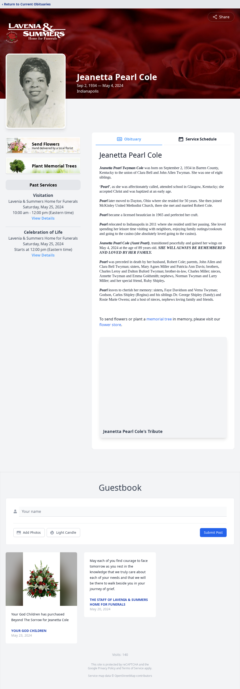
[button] (41, 579)
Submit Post (213, 532)
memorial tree (159, 319)
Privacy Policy (107, 668)
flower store (110, 324)
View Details (43, 218)
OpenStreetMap (125, 676)
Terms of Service (133, 668)
